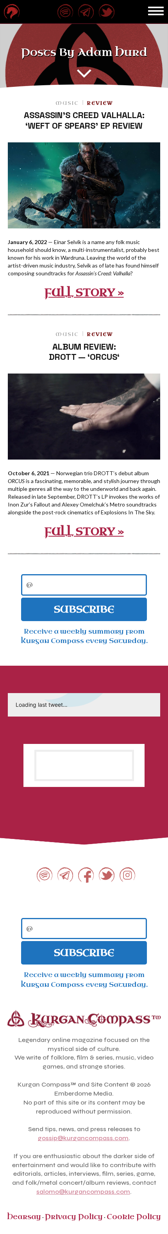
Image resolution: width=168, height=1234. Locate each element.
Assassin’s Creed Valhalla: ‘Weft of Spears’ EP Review (84, 120)
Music (67, 103)
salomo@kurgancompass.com (83, 1191)
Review (100, 103)
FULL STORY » (84, 293)
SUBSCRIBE (84, 609)
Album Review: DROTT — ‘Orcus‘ (84, 351)
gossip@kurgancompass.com (83, 1138)
